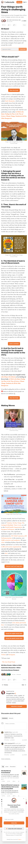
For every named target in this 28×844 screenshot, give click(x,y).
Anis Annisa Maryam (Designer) (10, 670)
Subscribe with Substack (15, 828)
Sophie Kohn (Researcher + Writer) (11, 667)
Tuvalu (14, 523)
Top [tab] (3, 766)
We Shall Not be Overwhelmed (6, 771)
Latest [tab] (6, 766)
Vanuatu (9, 523)
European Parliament (7, 529)
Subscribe (19, 2)
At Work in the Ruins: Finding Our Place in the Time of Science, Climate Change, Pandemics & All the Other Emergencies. (14, 115)
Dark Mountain (10, 101)
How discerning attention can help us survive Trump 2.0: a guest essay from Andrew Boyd (10, 775)
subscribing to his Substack (8, 377)
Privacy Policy (19, 835)
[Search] (25, 766)
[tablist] (7, 718)
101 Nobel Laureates (17, 536)
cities (3, 542)
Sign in (25, 2)
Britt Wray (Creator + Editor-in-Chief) (11, 665)
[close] (23, 798)
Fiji (23, 523)
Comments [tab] (4, 718)
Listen (24, 20)
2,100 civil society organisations (11, 547)
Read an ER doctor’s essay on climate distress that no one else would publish (10, 786)
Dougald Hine (17, 20)
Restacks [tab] (11, 718)
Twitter (3, 655)
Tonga (19, 523)
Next (23, 685)
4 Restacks (18, 674)
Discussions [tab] (12, 766)
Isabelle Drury (8, 732)
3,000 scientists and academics (10, 540)
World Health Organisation (13, 527)
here (6, 553)
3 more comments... (6, 759)
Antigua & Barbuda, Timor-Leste (11, 525)
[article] (14, 776)
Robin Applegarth (9, 743)
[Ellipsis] (26, 732)
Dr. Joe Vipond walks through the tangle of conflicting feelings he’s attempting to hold (9, 791)
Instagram (12, 655)
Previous (6, 685)
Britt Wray (9, 20)
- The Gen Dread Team (8, 662)
